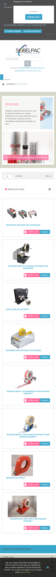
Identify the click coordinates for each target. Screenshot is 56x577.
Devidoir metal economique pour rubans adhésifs (28, 392)
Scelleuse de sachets (17, 309)
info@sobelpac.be (38, 68)
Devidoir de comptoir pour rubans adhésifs (28, 520)
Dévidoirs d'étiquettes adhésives (23, 225)
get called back (35, 71)
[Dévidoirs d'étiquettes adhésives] (28, 212)
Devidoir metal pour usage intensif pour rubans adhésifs (28, 436)
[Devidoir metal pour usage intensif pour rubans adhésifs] (28, 422)
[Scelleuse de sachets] (28, 297)
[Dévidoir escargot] (28, 465)
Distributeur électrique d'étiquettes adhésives (28, 267)
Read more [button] (25, 572)
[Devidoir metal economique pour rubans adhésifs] (28, 379)
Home (3, 84)
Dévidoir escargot (16, 478)
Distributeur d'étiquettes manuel (24, 350)
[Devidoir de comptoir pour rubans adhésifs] (28, 506)
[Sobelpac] (28, 50)
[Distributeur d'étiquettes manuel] (28, 338)
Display (45, 232)
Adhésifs (11, 84)
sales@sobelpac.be (21, 71)
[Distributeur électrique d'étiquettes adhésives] (28, 253)
